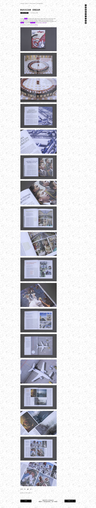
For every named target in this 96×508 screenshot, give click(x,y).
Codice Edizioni (43, 22)
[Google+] (31, 489)
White (36, 24)
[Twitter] (28, 489)
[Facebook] (25, 489)
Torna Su (70, 501)
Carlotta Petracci (24, 3)
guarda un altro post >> (26, 492)
